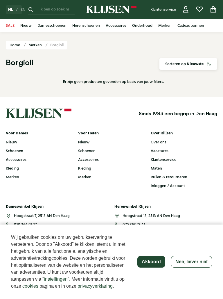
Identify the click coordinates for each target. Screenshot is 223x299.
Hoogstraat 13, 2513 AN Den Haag (151, 216)
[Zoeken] (31, 9)
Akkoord (151, 261)
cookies (30, 286)
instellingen (56, 279)
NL (10, 9)
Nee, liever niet (191, 261)
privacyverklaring (95, 286)
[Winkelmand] (213, 9)
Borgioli (57, 45)
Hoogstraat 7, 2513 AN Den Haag (42, 216)
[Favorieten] (199, 9)
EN (23, 10)
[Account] (186, 9)
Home (15, 45)
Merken (35, 45)
